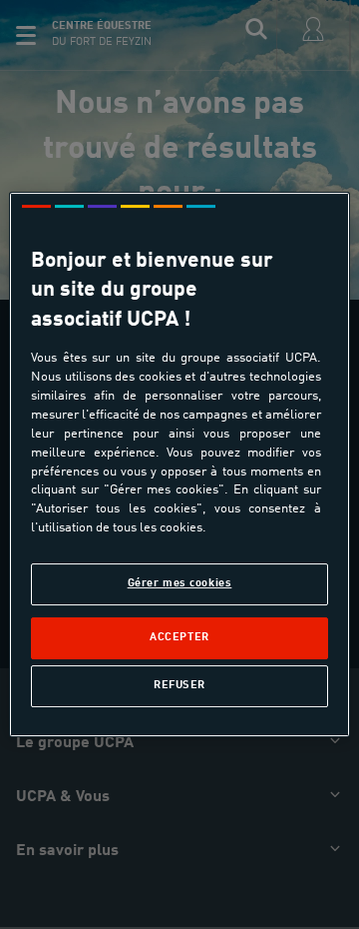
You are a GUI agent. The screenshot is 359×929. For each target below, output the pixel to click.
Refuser (179, 685)
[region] (179, 464)
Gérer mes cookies (180, 583)
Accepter (179, 637)
